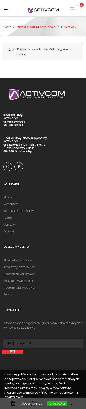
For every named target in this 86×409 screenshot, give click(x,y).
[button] (78, 8)
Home (7, 27)
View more (31, 397)
